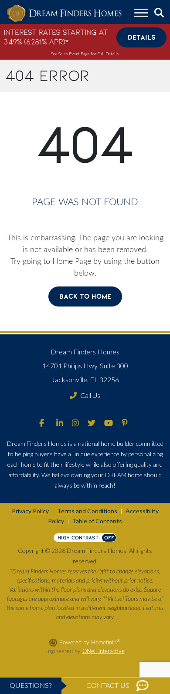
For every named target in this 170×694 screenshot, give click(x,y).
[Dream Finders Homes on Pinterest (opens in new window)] (125, 424)
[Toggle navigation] (141, 14)
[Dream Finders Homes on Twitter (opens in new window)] (91, 424)
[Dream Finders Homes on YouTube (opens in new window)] (108, 424)
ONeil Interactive (103, 651)
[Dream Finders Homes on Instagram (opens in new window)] (75, 424)
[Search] (159, 13)
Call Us (90, 395)
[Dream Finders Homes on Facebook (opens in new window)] (41, 424)
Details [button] (142, 37)
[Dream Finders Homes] (63, 13)
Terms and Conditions (87, 511)
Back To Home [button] (85, 296)
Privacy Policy (30, 511)
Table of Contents (97, 521)
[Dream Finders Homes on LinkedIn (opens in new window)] (59, 424)
